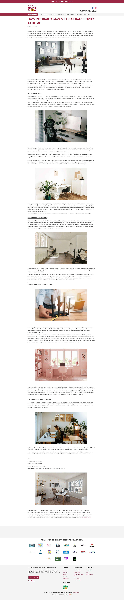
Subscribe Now (34, 577)
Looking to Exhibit (70, 14)
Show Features (52, 14)
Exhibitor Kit (77, 570)
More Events (87, 14)
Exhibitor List (61, 14)
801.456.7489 (66, 578)
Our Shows (65, 572)
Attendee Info (44, 14)
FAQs (87, 572)
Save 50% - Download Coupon (62, 1)
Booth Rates (77, 572)
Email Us (65, 576)
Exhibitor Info (79, 14)
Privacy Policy (76, 592)
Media (64, 574)
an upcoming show (86, 517)
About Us (65, 570)
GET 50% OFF (32, 14)
